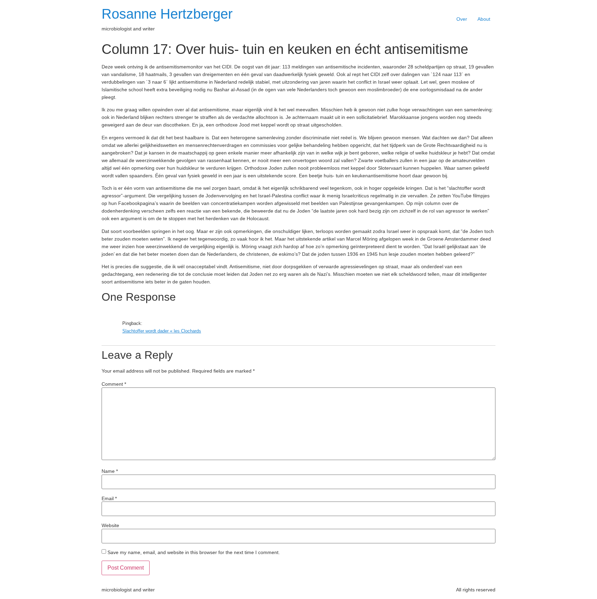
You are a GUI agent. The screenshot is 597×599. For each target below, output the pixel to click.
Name (110, 471)
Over (461, 19)
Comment (114, 384)
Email (109, 498)
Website (110, 525)
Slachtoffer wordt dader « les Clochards (161, 331)
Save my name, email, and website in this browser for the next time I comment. (193, 552)
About (483, 19)
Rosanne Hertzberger (167, 13)
